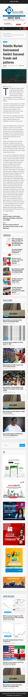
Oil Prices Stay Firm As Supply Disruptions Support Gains (7, 281)
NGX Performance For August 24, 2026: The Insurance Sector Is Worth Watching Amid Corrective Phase (7, 242)
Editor (5, 65)
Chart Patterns (8, 612)
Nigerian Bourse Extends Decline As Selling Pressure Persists (14, 401)
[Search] (20, 28)
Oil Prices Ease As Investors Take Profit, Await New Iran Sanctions (7, 261)
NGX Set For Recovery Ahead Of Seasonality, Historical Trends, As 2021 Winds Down (13, 225)
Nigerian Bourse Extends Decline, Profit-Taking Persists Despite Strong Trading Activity (14, 377)
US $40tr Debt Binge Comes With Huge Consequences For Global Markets (7, 291)
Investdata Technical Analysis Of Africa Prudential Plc (7, 252)
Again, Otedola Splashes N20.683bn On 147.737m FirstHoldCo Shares (14, 424)
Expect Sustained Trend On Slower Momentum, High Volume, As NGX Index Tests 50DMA (12, 217)
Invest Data (14, 18)
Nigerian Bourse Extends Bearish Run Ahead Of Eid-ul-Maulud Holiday (7, 271)
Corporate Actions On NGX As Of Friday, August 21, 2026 (14, 333)
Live (25, 28)
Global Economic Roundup (10, 658)
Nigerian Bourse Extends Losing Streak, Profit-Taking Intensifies (14, 355)
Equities (5, 41)
